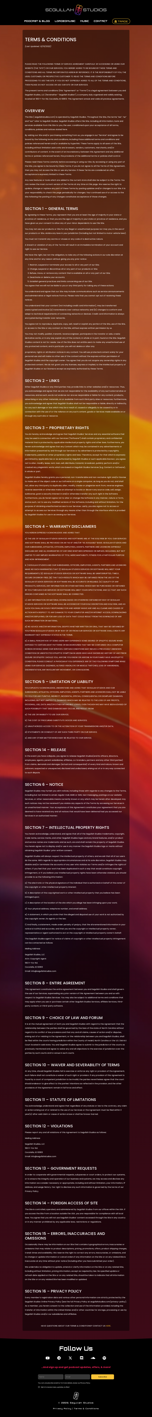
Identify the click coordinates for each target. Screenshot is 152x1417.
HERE (108, 1325)
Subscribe (102, 1377)
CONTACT (100, 21)
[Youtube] (47, 1358)
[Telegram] (59, 1358)
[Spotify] (104, 1358)
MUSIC (84, 21)
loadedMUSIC (65, 21)
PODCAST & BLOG (37, 21)
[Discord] (81, 1358)
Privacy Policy (62, 1409)
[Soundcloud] (93, 1358)
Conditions (92, 1409)
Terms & (79, 1409)
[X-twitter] (70, 1358)
